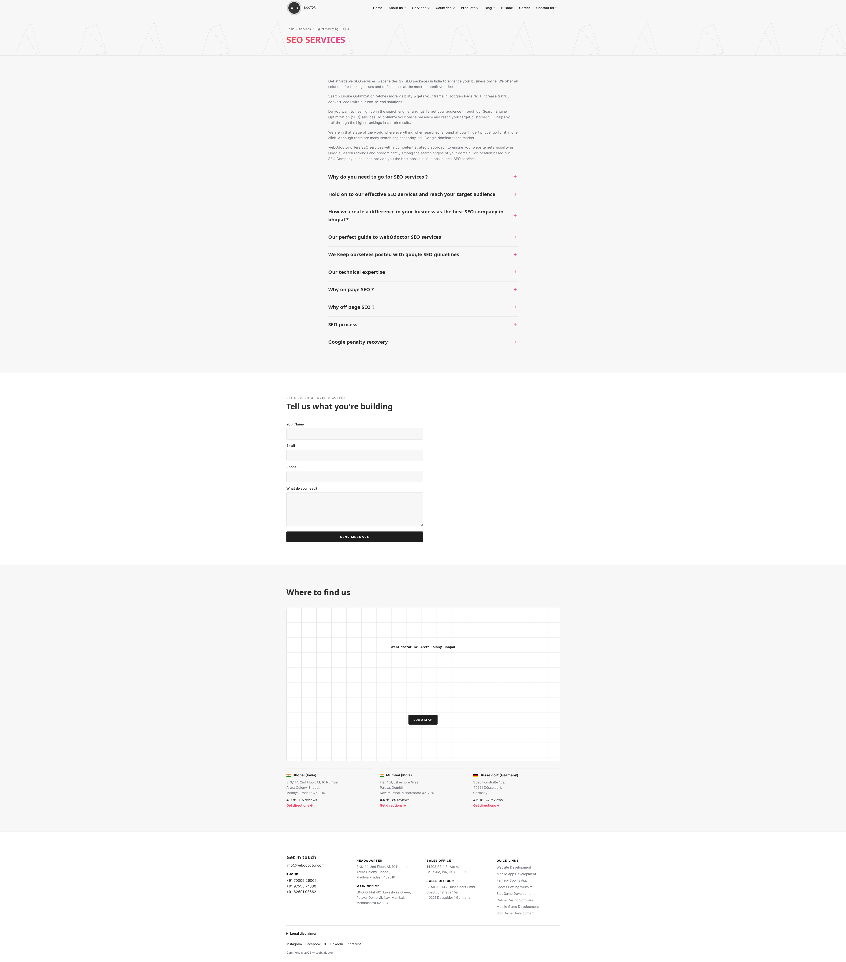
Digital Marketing (327, 29)
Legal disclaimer (303, 933)
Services (419, 8)
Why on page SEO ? (351, 289)
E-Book (507, 8)
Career (524, 8)
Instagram (294, 944)
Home (377, 8)
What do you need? (301, 488)
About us (395, 8)
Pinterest (354, 944)
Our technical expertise (356, 271)
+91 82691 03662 (301, 891)
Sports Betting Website (515, 887)
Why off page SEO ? (351, 307)
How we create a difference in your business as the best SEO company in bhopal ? (415, 215)
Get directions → (299, 805)
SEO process (342, 324)
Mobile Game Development (518, 906)
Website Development (514, 867)
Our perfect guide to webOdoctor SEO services (384, 236)
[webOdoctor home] (306, 8)
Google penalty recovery (358, 341)
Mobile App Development (516, 874)
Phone (291, 467)
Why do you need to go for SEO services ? (378, 176)
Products (468, 8)
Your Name (295, 424)
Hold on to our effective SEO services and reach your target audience (411, 194)
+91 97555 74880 (301, 886)
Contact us (545, 8)
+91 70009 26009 (301, 880)
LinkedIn (336, 944)
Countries (443, 8)
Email (290, 446)
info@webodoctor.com (305, 865)
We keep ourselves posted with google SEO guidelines (393, 254)
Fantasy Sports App (512, 880)
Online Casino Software (515, 900)
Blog (488, 8)
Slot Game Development (515, 893)
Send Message (354, 537)
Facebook (313, 944)
